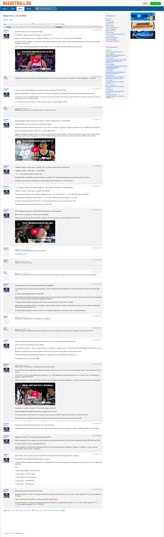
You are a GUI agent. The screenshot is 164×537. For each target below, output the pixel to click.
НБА (11, 19)
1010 (5, 77)
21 (8, 24)
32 (38, 24)
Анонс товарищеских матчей (114, 51)
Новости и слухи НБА (112, 41)
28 (27, 24)
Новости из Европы (111, 27)
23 (14, 24)
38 (54, 24)
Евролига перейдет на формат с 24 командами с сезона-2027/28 (115, 77)
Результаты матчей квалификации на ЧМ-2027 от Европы (115, 55)
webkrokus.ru (18, 533)
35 (46, 24)
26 (22, 24)
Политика (108, 23)
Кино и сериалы (110, 30)
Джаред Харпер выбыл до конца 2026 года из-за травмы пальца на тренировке (116, 61)
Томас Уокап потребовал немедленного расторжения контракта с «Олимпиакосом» (116, 67)
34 (43, 24)
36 (49, 24)
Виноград (108, 20)
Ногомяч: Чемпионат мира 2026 (114, 34)
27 (25, 24)
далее (63, 24)
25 (19, 24)
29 (30, 24)
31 (35, 24)
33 (41, 24)
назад (5, 24)
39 (57, 24)
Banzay (6, 260)
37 (51, 24)
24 (17, 24)
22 (11, 24)
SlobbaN (6, 248)
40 (59, 24)
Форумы (5, 19)
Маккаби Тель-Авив (111, 37)
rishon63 (6, 30)
